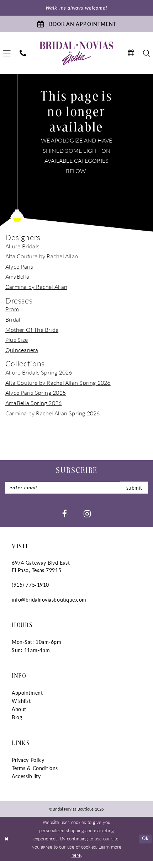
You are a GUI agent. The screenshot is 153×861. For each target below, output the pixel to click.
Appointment (27, 692)
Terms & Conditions (35, 768)
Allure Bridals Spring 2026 (38, 372)
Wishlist (21, 701)
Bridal (12, 319)
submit (134, 487)
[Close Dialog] (6, 839)
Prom (12, 309)
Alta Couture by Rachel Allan (41, 256)
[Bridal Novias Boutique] (76, 53)
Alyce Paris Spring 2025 (35, 392)
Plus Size (16, 339)
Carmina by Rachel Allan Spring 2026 (52, 413)
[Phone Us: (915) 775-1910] (23, 53)
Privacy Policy (28, 760)
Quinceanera (21, 350)
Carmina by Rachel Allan (36, 286)
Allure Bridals (22, 246)
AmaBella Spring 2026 (33, 403)
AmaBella (17, 276)
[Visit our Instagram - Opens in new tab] (87, 513)
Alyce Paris (19, 266)
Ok (145, 838)
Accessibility (26, 776)
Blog (17, 717)
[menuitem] (23, 53)
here (76, 855)
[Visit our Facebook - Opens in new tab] (64, 513)
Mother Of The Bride (31, 329)
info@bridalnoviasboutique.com (49, 599)
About (19, 709)
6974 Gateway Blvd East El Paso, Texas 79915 (41, 566)
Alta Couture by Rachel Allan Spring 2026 (58, 382)
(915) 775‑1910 (30, 584)
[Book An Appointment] (130, 53)
